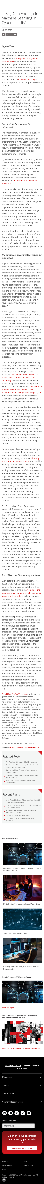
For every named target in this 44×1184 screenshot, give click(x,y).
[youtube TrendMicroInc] (29, 1113)
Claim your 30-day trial (19, 1147)
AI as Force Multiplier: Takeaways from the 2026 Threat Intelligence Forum (22, 801)
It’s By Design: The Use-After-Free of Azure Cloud (21, 904)
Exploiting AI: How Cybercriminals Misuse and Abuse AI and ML (21, 776)
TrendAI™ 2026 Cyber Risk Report (18, 815)
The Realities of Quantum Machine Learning (20, 762)
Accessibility (7, 1166)
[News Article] (3, 34)
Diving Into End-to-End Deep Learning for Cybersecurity (19, 781)
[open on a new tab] (16, 1113)
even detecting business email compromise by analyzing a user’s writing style (21, 592)
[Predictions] (22, 1031)
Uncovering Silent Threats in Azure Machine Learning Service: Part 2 (20, 771)
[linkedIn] (15, 34)
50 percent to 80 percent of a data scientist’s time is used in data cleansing (20, 377)
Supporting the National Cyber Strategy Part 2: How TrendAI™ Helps (21, 811)
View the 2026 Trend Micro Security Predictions (21, 1047)
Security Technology (16, 747)
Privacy (5, 1161)
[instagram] (23, 1113)
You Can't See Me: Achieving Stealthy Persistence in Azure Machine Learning (22, 766)
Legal (25, 1161)
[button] (18, 1125)
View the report (8, 1007)
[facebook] (7, 34)
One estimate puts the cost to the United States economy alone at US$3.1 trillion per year (22, 389)
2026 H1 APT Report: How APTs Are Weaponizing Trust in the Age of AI (22, 806)
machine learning (26, 79)
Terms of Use (28, 1166)
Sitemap (5, 1170)
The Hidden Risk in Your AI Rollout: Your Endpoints (19, 819)
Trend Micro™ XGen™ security (14, 694)
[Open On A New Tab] (11, 34)
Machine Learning (32, 747)
